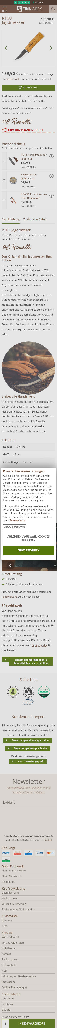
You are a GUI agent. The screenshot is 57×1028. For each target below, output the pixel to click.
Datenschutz (17, 520)
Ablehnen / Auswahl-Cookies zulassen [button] (28, 538)
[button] (14, 527)
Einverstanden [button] (29, 550)
